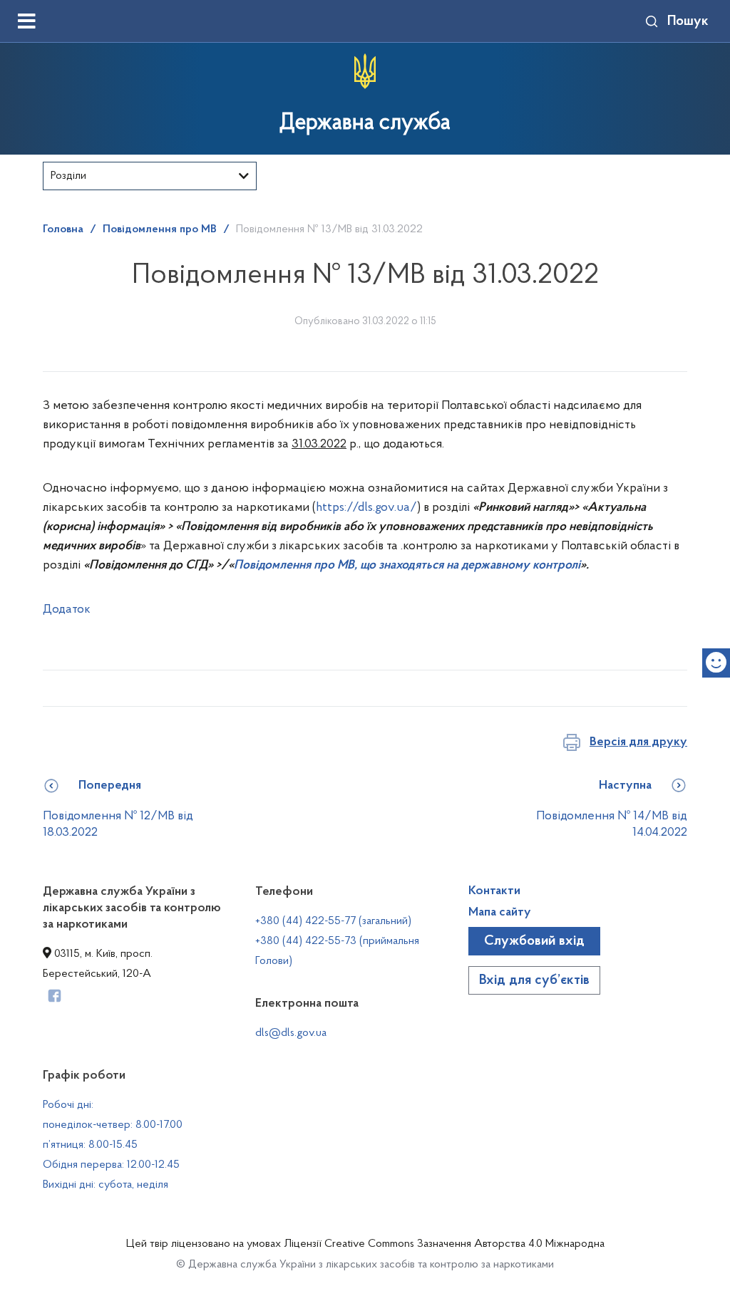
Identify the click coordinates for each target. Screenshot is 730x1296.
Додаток (67, 609)
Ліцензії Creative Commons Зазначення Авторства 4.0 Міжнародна (444, 1244)
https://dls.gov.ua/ (366, 508)
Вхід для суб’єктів (534, 980)
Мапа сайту (499, 912)
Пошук (688, 21)
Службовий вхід (534, 941)
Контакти (494, 891)
